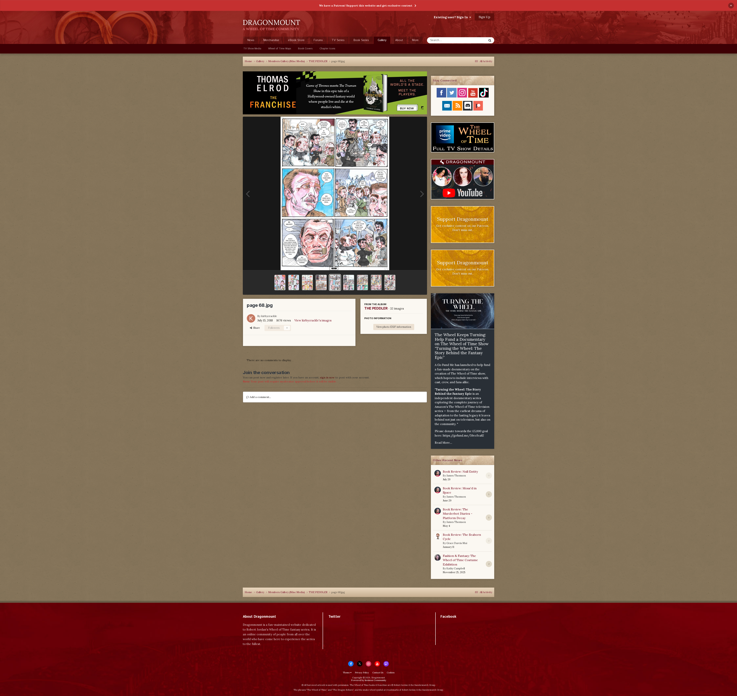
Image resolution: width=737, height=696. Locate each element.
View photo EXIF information (393, 327)
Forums (318, 40)
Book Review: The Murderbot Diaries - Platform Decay (457, 513)
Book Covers (305, 48)
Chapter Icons (327, 48)
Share (256, 327)
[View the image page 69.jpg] (321, 282)
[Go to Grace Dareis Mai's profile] (437, 536)
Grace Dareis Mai (456, 543)
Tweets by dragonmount (345, 623)
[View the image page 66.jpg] (362, 282)
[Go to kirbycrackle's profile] (251, 318)
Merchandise (271, 40)
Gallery (382, 40)
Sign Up (484, 17)
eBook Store (296, 40)
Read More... (443, 442)
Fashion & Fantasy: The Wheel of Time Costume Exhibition (460, 560)
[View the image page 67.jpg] (348, 282)
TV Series (338, 40)
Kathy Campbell (455, 568)
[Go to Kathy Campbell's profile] (437, 557)
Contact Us (377, 672)
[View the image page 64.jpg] (389, 282)
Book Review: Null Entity (460, 471)
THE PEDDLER (376, 308)
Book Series (361, 40)
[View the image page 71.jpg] (293, 282)
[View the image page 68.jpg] (335, 282)
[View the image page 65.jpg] (376, 282)
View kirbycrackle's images (312, 320)
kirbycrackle (269, 316)
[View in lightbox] (335, 193)
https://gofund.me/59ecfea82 (463, 435)
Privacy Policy (362, 672)
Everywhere (474, 40)
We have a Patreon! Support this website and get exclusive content (365, 5)
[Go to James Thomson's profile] (437, 473)
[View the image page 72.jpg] (279, 282)
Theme (346, 672)
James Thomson (456, 475)
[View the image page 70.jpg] (307, 282)
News (250, 40)
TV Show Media (252, 48)
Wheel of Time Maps (279, 48)
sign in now (327, 377)
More (415, 40)
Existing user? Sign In (451, 17)
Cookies (390, 672)
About (399, 40)
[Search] (489, 40)
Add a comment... (260, 397)
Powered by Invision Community (368, 680)
